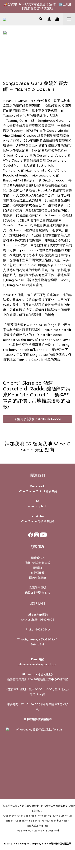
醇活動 (37, 568)
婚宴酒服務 (38, 573)
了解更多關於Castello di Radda (37, 419)
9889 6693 (47, 619)
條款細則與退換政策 (37, 592)
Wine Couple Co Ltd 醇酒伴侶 (37, 491)
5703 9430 (48, 639)
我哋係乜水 (38, 558)
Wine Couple (28, 521)
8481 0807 (37, 644)
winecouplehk (37, 506)
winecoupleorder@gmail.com (37, 664)
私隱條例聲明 (37, 587)
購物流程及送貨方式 (37, 563)
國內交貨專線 (37, 577)
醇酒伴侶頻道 (46, 521)
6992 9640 (42, 629)
